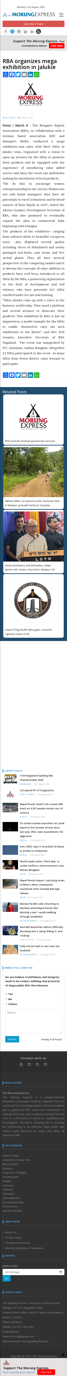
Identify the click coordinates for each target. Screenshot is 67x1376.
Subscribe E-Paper (34, 23)
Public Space (27, 794)
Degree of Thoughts (15, 1172)
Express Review (12, 1210)
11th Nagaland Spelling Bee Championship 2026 (36, 777)
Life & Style (27, 940)
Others (12, 1004)
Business (8, 1168)
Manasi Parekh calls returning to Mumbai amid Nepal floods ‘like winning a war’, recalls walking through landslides (39, 910)
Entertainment (28, 921)
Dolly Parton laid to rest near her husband (40, 948)
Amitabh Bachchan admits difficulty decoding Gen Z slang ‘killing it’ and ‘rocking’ (41, 931)
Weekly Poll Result (51, 1039)
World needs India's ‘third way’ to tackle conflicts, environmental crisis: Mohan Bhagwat (42, 866)
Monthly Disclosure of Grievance (24, 1248)
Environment (10, 1206)
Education (8, 1193)
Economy (8, 1185)
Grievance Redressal (17, 1242)
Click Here (57, 45)
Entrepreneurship (13, 1202)
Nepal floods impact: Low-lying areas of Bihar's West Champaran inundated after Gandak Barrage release (42, 887)
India (23, 874)
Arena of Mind (11, 1155)
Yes (10, 994)
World (23, 817)
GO (6, 1278)
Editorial (7, 1189)
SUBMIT (12, 1039)
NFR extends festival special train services (30, 441)
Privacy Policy (13, 1237)
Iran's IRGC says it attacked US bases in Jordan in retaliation (42, 848)
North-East (9, 118)
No (10, 999)
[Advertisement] (24, 665)
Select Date (10, 1265)
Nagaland (25, 784)
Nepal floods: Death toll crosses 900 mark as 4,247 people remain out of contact (41, 808)
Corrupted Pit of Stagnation (37, 790)
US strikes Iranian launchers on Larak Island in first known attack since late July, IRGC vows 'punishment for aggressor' (42, 830)
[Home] (31, 14)
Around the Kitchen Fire (16, 1160)
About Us (10, 1232)
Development (11, 1176)
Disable (7, 1181)
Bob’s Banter (10, 1164)
